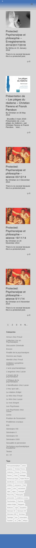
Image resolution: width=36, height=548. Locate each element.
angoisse (10, 469)
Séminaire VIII (12, 429)
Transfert (10, 520)
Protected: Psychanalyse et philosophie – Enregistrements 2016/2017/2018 (16, 38)
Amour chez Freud (14, 337)
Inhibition (10, 485)
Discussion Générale (15, 345)
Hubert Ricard (24, 478)
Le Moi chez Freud (14, 396)
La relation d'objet (13, 392)
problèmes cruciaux (22, 498)
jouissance (18, 485)
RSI (7, 425)
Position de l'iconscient (15, 418)
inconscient (20, 482)
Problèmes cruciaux (14, 422)
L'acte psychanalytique (16, 368)
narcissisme (21, 488)
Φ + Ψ (9, 455)
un (15, 520)
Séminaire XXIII (13, 439)
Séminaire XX (12, 436)
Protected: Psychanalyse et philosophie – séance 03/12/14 (16, 172)
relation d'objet (11, 504)
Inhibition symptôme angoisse (14, 364)
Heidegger (23, 475)
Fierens (9, 475)
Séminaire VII (11, 511)
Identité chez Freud (14, 359)
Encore (9, 349)
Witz (19, 520)
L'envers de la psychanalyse (12, 376)
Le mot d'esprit (12, 403)
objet (8, 491)
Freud (15, 475)
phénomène (10, 498)
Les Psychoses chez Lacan (15, 410)
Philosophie (19, 494)
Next (26, 325)
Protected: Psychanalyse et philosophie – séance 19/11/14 (16, 232)
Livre (14, 488)
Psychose (20, 501)
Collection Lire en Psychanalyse (13, 341)
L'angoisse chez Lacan (16, 372)
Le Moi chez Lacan (14, 399)
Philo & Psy (10, 494)
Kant (24, 485)
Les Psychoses (12, 406)
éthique (25, 520)
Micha (11, 48)
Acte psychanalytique (13, 465)
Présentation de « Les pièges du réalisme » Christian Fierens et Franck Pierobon (18, 102)
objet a (14, 491)
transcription (23, 517)
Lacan (9, 488)
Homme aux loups (14, 356)
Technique (22, 514)
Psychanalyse (11, 501)
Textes (9, 451)
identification (11, 482)
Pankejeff (21, 491)
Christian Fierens (20, 469)
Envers (24, 472)
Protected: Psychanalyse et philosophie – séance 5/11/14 (16, 293)
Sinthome (10, 507)
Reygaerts (21, 504)
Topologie (10, 517)
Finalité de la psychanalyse (17, 352)
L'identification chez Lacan (17, 385)
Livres (8, 415)
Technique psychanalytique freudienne (17, 447)
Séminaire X (11, 432)
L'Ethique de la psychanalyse (12, 381)
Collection (10, 472)
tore (16, 517)
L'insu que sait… (13, 389)
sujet (16, 507)
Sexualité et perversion (16, 443)
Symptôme (23, 507)
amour (24, 465)
